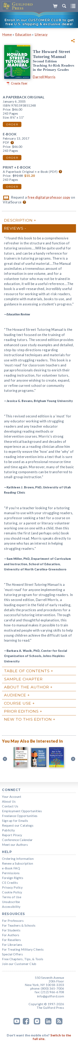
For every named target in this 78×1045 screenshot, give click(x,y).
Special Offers (12, 954)
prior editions (21, 711)
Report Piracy (12, 835)
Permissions (11, 873)
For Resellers (11, 940)
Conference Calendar (17, 840)
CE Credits (10, 882)
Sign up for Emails (15, 820)
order (12, 124)
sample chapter (23, 679)
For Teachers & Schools (18, 925)
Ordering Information (18, 858)
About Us (9, 801)
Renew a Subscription (17, 863)
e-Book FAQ (11, 868)
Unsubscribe (11, 902)
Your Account (11, 796)
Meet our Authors (15, 844)
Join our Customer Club (19, 964)
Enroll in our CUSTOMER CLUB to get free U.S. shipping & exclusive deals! (39, 22)
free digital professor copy (49, 197)
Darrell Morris (44, 77)
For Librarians (12, 944)
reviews (13, 228)
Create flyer (19, 83)
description (18, 220)
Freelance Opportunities (20, 816)
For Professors (13, 920)
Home (7, 34)
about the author (26, 687)
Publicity (8, 830)
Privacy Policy (12, 887)
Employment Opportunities (22, 811)
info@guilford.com (50, 996)
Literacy (41, 34)
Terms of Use (11, 897)
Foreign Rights (12, 878)
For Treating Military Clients (23, 949)
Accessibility (11, 906)
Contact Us (10, 806)
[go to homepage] (17, 6)
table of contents (27, 670)
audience (15, 695)
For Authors (10, 935)
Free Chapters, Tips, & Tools (22, 959)
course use (17, 703)
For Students (11, 930)
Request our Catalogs (17, 825)
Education (23, 34)
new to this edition (28, 719)
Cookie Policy (12, 892)
